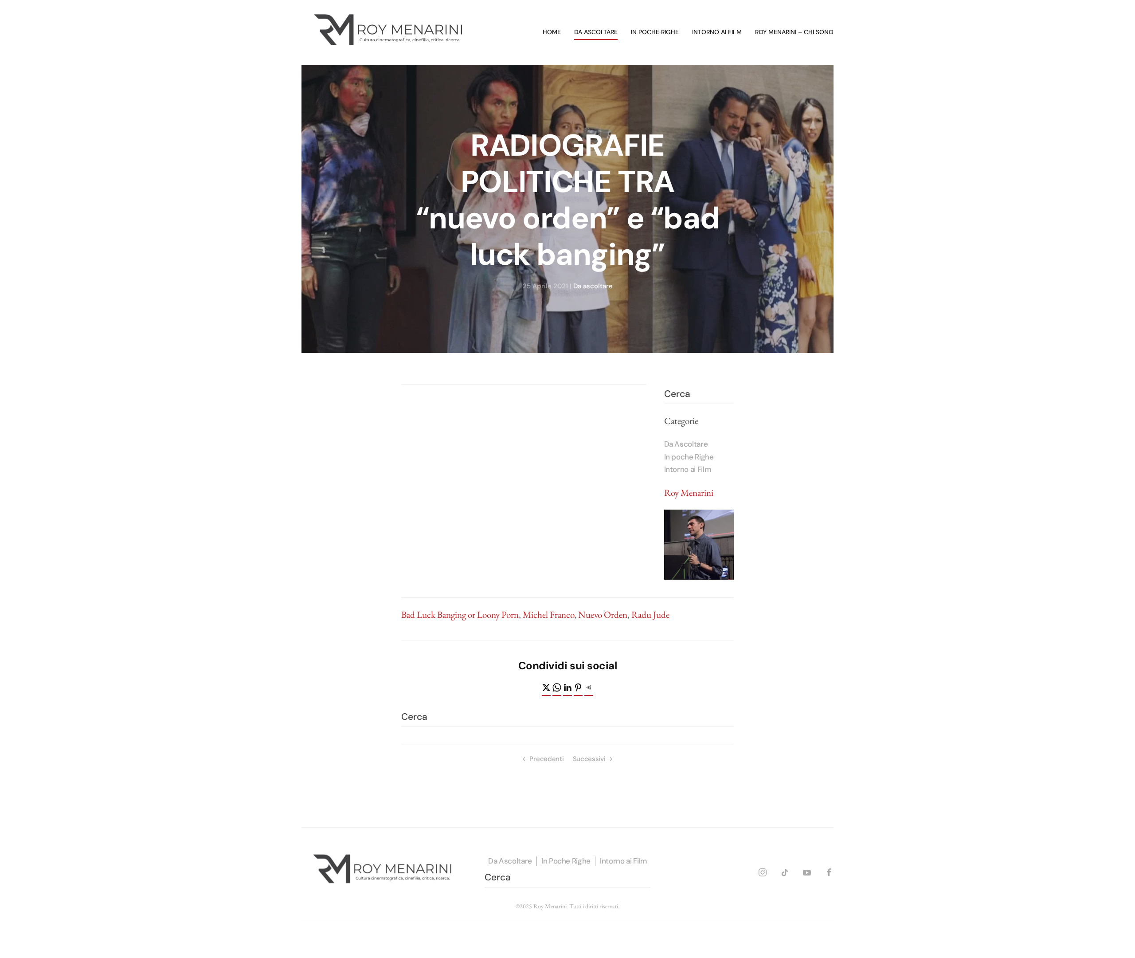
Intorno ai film (717, 32)
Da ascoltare (596, 32)
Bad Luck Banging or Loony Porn (460, 614)
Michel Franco (548, 614)
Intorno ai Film (687, 469)
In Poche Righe (566, 861)
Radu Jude (650, 614)
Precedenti (546, 758)
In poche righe (655, 32)
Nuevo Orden (602, 614)
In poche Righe (689, 457)
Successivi (589, 758)
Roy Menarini (688, 493)
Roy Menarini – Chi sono (794, 32)
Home (552, 32)
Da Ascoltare (686, 444)
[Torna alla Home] (390, 32)
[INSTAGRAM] (762, 871)
